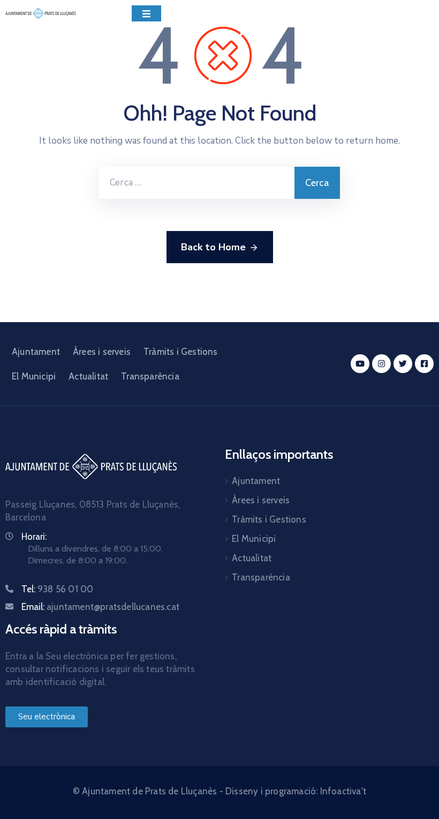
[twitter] (402, 363)
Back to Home (213, 247)
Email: (100, 606)
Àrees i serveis (102, 351)
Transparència (150, 376)
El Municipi (34, 376)
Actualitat (88, 376)
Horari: (34, 536)
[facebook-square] (424, 363)
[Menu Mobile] (146, 13)
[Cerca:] (196, 183)
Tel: (57, 589)
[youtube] (360, 363)
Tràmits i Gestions (180, 351)
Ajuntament (36, 351)
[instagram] (381, 363)
